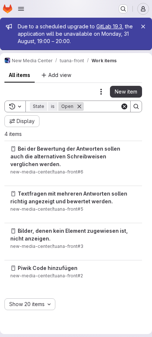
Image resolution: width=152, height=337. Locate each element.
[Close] (143, 26)
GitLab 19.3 (109, 26)
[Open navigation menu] (21, 9)
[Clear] (124, 106)
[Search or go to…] (123, 8)
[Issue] (13, 149)
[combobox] (29, 304)
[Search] (136, 106)
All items (19, 75)
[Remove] (79, 106)
